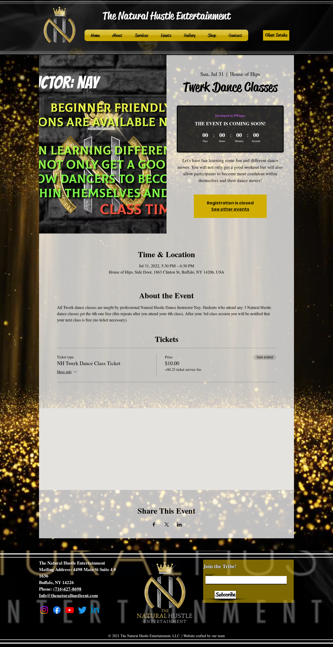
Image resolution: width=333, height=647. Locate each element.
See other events (230, 209)
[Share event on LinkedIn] (179, 524)
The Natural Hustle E (142, 15)
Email (209, 574)
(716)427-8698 (67, 589)
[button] (276, 35)
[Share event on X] (166, 524)
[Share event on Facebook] (153, 524)
